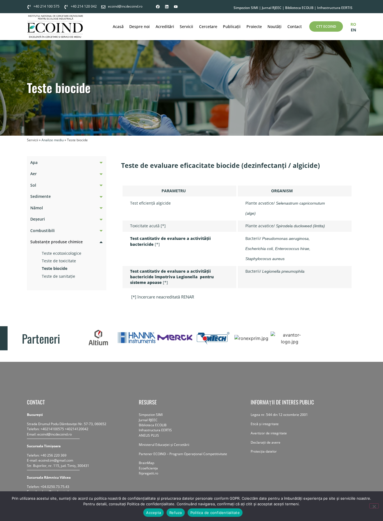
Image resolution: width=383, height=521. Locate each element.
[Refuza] (374, 505)
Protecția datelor (264, 451)
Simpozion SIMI (246, 7)
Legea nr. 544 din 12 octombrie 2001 (279, 414)
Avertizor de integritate (269, 433)
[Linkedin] (166, 6)
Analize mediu (52, 140)
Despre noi (139, 26)
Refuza (175, 512)
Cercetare (208, 26)
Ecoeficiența (148, 468)
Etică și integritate (265, 424)
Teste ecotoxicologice (61, 253)
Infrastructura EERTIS (334, 7)
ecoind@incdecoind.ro (54, 434)
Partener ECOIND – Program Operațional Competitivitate (183, 453)
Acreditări (165, 26)
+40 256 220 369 (53, 455)
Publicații (232, 26)
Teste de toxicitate (59, 260)
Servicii (186, 26)
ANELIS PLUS (149, 435)
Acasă (118, 26)
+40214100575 (52, 429)
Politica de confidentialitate (215, 512)
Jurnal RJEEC (272, 7)
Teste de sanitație (58, 276)
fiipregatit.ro (148, 473)
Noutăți (274, 26)
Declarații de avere (265, 442)
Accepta (153, 512)
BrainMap (146, 462)
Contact (294, 26)
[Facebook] (157, 6)
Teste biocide (54, 268)
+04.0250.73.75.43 (54, 486)
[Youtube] (176, 6)
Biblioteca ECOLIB (299, 7)
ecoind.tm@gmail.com (55, 460)
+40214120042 (76, 429)
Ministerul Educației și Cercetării (164, 444)
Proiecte (254, 26)
